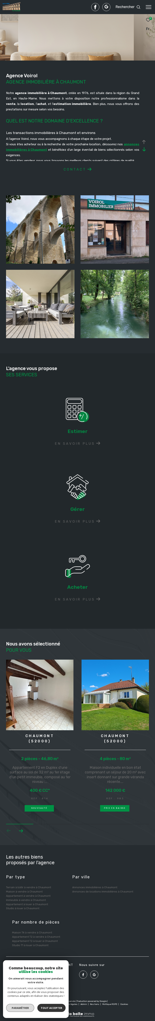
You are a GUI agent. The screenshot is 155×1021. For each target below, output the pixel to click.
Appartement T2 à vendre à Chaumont (36, 936)
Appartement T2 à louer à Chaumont (35, 941)
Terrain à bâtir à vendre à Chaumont (28, 887)
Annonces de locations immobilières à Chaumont (102, 891)
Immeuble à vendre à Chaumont (26, 900)
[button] (21, 830)
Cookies (124, 1004)
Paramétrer (20, 1008)
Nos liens (95, 1004)
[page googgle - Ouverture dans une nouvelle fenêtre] (106, 7)
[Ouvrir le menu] (148, 7)
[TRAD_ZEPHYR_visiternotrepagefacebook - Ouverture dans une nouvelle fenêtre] (95, 7)
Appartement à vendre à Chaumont (28, 895)
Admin (84, 1004)
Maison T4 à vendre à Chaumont (32, 932)
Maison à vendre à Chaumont (24, 891)
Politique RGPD (109, 1004)
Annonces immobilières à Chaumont (94, 887)
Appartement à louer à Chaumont (27, 904)
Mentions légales (69, 1004)
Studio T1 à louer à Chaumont (30, 945)
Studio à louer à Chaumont (22, 908)
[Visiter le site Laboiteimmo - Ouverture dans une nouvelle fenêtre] (77, 1012)
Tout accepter (51, 1008)
